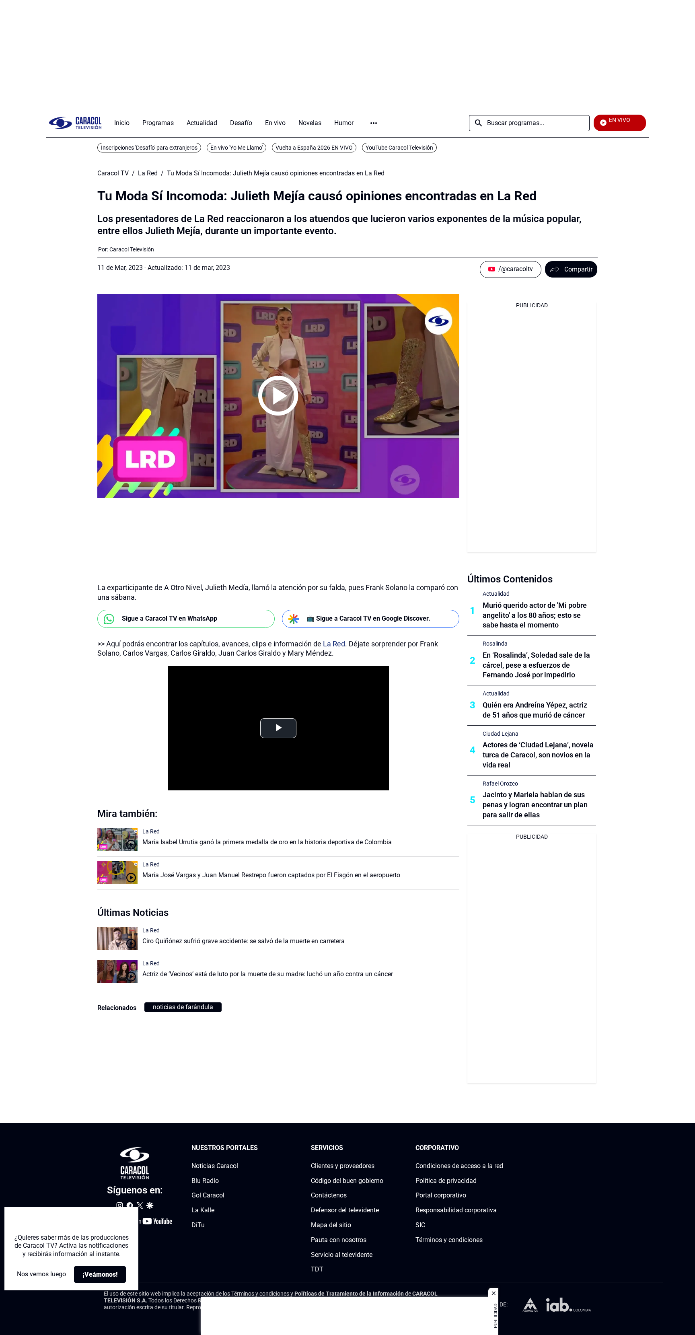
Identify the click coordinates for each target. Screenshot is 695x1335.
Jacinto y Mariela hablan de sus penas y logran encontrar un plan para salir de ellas (535, 804)
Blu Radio (205, 1181)
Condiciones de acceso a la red (459, 1166)
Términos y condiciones (449, 1240)
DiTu (198, 1225)
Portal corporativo (440, 1195)
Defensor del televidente (345, 1210)
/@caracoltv (515, 269)
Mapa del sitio (331, 1225)
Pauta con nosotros (338, 1240)
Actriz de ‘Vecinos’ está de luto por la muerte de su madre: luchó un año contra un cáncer (267, 974)
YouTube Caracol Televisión (399, 147)
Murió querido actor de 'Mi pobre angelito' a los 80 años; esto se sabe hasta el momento (535, 615)
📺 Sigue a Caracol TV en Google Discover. (368, 618)
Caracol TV (113, 173)
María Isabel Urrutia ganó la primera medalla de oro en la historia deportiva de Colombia (267, 842)
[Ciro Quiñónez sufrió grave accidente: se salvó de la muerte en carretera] (117, 938)
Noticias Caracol (214, 1166)
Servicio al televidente (341, 1255)
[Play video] (278, 396)
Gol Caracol (207, 1195)
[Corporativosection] (500, 1148)
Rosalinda (495, 643)
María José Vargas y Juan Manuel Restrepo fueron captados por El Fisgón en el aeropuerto (271, 875)
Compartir (578, 269)
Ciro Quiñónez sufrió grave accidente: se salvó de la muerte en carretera (243, 941)
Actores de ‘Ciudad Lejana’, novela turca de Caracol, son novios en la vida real (538, 755)
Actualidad (496, 593)
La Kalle (202, 1210)
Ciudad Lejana (500, 733)
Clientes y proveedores (342, 1166)
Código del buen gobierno (347, 1181)
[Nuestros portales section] (260, 1148)
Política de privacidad (446, 1181)
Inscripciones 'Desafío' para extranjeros (149, 147)
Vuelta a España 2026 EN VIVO (314, 147)
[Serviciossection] (380, 1148)
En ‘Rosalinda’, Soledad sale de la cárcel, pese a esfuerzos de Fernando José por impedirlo (536, 665)
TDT (317, 1269)
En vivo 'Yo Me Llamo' (236, 147)
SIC (420, 1225)
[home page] (75, 123)
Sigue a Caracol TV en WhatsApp (169, 618)
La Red (148, 173)
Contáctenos (329, 1195)
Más (373, 123)
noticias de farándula (183, 1007)
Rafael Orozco (500, 783)
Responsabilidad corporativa (456, 1210)
